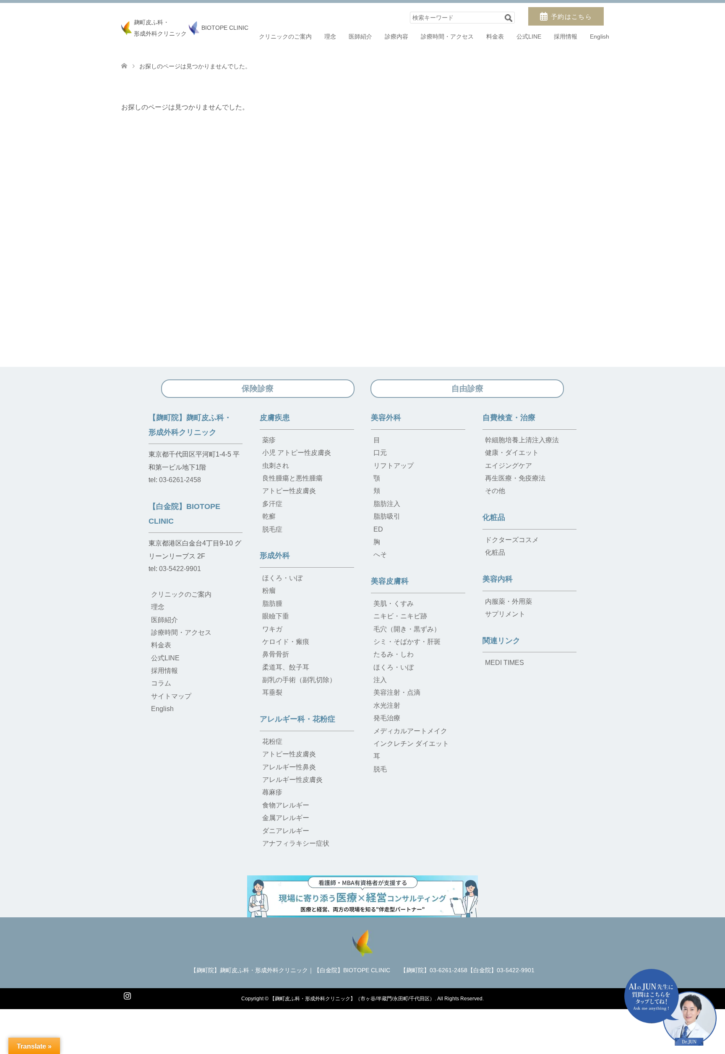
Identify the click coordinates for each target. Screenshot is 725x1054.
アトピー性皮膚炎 (289, 490)
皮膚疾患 (275, 417)
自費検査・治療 (508, 417)
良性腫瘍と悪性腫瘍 (292, 478)
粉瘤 (269, 590)
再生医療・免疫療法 (515, 478)
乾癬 (269, 516)
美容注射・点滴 (396, 692)
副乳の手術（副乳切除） (299, 679)
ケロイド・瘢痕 (285, 641)
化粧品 (493, 517)
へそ (380, 554)
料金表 (495, 36)
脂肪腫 (272, 603)
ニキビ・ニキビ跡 (400, 616)
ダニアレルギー (285, 830)
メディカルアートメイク (410, 731)
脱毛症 (272, 529)
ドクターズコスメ (512, 539)
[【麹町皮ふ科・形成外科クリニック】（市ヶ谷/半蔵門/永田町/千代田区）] (362, 942)
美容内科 (497, 579)
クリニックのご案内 (285, 36)
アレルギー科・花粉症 (297, 719)
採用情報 (565, 36)
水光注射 (386, 705)
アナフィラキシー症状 (295, 843)
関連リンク (501, 640)
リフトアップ (393, 465)
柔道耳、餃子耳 (285, 667)
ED (378, 529)
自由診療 (467, 388)
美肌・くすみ (393, 603)
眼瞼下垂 (275, 616)
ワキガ (272, 629)
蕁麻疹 (272, 792)
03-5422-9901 (180, 568)
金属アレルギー (285, 817)
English (599, 36)
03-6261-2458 (180, 479)
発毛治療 (386, 718)
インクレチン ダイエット (411, 743)
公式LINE (528, 36)
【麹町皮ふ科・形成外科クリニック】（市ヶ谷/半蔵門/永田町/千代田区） (352, 999)
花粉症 (272, 741)
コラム (161, 683)
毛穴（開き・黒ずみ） (407, 629)
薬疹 (269, 440)
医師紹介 (360, 36)
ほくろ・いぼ (282, 578)
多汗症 (272, 503)
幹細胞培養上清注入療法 (522, 440)
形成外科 (275, 555)
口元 (380, 452)
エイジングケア (508, 465)
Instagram (127, 995)
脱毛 (380, 769)
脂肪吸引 (386, 516)
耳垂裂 (272, 692)
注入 (380, 679)
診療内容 (396, 36)
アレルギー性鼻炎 (289, 767)
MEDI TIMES (504, 662)
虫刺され (275, 465)
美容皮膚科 (390, 581)
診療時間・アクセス (447, 36)
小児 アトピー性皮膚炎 (296, 452)
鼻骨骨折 (275, 654)
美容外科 (386, 417)
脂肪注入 (386, 503)
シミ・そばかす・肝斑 (407, 641)
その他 (495, 490)
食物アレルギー (285, 805)
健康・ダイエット (512, 452)
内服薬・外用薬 (508, 601)
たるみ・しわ (393, 654)
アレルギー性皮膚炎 (292, 779)
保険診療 (258, 388)
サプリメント (505, 614)
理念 (330, 36)
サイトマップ (171, 696)
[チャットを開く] (670, 1007)
